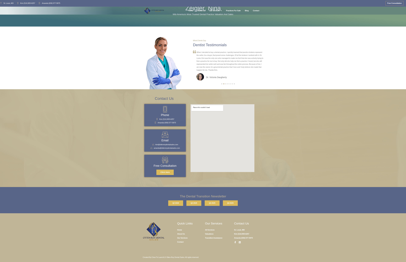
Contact (256, 11)
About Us (201, 11)
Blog (247, 11)
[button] (221, 83)
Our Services (214, 11)
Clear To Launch (158, 257)
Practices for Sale (233, 11)
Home (191, 11)
